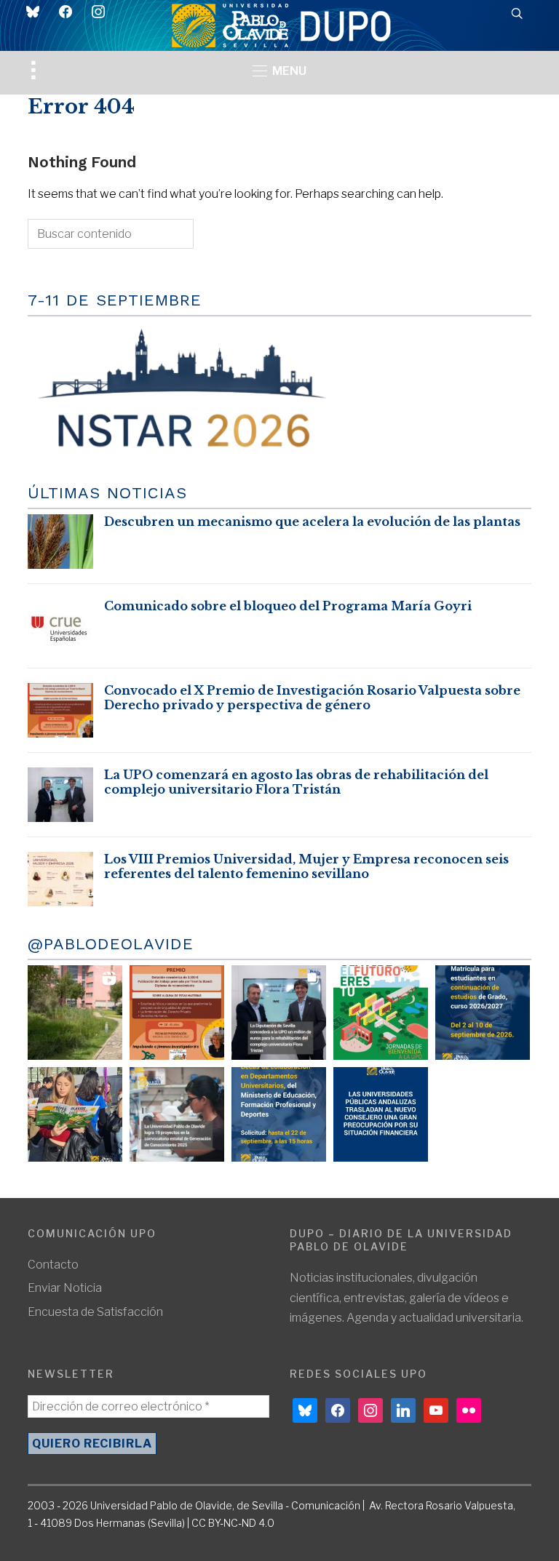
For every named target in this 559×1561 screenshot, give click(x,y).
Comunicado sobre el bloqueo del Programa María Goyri (288, 606)
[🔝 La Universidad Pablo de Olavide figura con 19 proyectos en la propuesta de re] (177, 1114)
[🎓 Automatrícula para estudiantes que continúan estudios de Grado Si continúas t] (482, 1012)
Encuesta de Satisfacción (95, 1312)
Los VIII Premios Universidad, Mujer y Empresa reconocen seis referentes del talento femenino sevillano (306, 866)
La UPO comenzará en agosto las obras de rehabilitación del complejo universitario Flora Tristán (296, 782)
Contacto (53, 1264)
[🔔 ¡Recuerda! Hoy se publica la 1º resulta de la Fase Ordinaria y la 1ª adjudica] (75, 1114)
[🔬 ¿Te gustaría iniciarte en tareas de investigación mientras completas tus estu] (278, 1114)
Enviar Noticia (65, 1288)
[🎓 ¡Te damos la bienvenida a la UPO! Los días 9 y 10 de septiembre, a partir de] (380, 1012)
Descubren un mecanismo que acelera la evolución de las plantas (312, 521)
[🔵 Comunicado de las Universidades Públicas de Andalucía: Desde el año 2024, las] (380, 1114)
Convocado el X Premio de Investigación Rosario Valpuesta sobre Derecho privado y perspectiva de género (312, 697)
